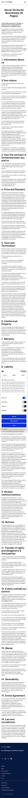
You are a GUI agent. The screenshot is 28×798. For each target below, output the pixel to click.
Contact (3, 775)
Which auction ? (4, 771)
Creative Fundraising (5, 773)
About (2, 768)
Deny (14, 425)
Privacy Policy (4, 785)
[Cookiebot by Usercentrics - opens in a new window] (20, 371)
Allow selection (14, 421)
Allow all (14, 416)
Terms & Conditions (5, 787)
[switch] (24, 402)
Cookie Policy (4, 782)
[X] (8, 759)
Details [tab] (14, 375)
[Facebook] (2, 759)
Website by (7, 794)
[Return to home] (7, 2)
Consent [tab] (5, 375)
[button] (25, 2)
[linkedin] (11, 759)
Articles (3, 766)
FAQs (2, 778)
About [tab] (22, 375)
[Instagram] (5, 759)
